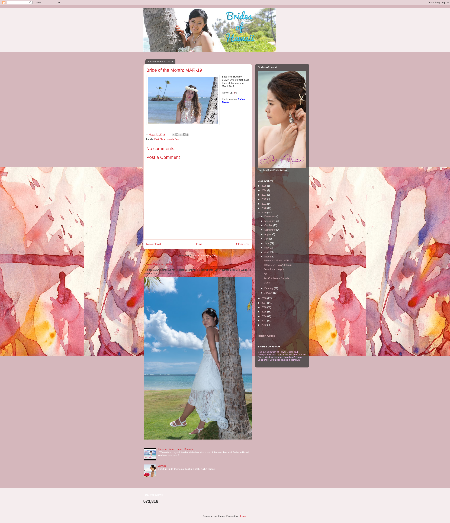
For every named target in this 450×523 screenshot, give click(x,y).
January (268, 293)
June (267, 243)
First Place (159, 139)
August (268, 234)
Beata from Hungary (273, 269)
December (269, 216)
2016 (264, 307)
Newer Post (153, 244)
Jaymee (162, 465)
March (267, 256)
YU (265, 274)
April (267, 252)
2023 (264, 194)
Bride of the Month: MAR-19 (277, 260)
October (268, 225)
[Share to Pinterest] (187, 134)
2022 (264, 199)
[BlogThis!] (177, 134)
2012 (264, 325)
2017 (264, 303)
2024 (264, 190)
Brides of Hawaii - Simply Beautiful (175, 449)
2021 (264, 203)
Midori (266, 282)
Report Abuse (266, 335)
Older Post (242, 244)
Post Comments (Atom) (205, 255)
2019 (264, 212)
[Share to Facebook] (184, 134)
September (270, 229)
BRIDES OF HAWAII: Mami (277, 265)
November (269, 221)
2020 (264, 208)
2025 (264, 186)
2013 (264, 320)
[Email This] (174, 134)
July (266, 238)
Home (198, 244)
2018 (264, 298)
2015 (264, 311)
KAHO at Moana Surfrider (276, 278)
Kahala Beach (174, 139)
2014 (264, 316)
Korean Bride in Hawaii (158, 264)
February (269, 288)
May (266, 247)
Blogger (242, 516)
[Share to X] (180, 134)
